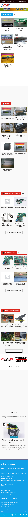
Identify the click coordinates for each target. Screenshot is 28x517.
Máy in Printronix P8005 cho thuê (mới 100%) (20, 135)
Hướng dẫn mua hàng (6, 494)
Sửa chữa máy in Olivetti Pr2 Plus (7, 284)
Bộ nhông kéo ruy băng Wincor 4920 (7, 224)
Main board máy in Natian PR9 (20, 208)
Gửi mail (24, 515)
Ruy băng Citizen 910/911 (7, 29)
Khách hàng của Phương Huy (8, 492)
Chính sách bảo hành (6, 488)
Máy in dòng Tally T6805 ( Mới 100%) (7, 153)
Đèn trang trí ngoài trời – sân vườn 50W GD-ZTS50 (7, 344)
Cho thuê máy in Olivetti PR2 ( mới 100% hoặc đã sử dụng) (7, 136)
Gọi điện (5, 515)
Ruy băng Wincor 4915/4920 (21, 45)
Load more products (14, 232)
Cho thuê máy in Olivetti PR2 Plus (9, 502)
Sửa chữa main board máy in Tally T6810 (20, 267)
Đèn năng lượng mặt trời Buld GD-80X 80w (7, 325)
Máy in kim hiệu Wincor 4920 (7, 170)
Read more (20, 454)
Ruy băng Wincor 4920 (21, 29)
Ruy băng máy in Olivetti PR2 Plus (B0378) (7, 65)
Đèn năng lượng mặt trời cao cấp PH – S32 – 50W (20, 326)
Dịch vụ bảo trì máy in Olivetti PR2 (20, 118)
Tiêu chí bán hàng (5, 490)
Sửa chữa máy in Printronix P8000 (20, 284)
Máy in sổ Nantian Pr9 (7, 118)
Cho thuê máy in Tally (6, 506)
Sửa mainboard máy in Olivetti (7, 267)
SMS (14, 515)
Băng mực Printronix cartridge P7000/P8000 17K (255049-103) (7, 47)
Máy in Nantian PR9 (20, 153)
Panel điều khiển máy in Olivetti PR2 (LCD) (7, 208)
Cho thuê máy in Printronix (7, 504)
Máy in (2, 511)
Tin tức (22, 436)
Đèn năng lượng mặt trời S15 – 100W (20, 343)
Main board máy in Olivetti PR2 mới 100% (20, 225)
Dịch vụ (18, 436)
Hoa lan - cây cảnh (5, 509)
